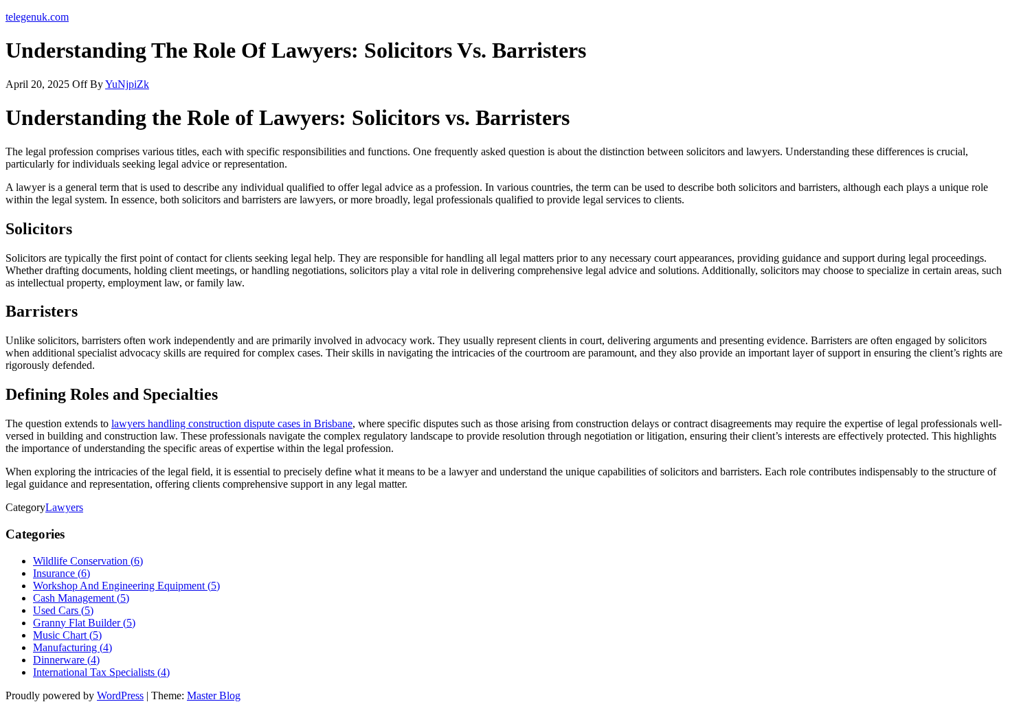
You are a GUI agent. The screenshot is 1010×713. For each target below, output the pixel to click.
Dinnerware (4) (66, 660)
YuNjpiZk (127, 84)
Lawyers (64, 507)
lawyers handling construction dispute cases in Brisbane (231, 423)
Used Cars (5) (63, 610)
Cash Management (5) (81, 598)
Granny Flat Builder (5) (84, 623)
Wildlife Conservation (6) (88, 561)
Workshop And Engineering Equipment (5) (126, 585)
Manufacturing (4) (72, 647)
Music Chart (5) (67, 635)
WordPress (120, 695)
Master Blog (213, 695)
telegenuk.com (37, 17)
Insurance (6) (61, 573)
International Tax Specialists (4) (101, 672)
